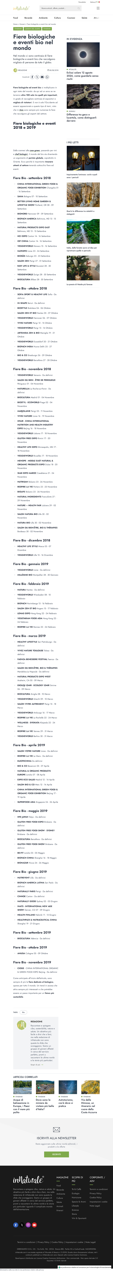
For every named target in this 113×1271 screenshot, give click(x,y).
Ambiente (43, 17)
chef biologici (21, 154)
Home (15, 24)
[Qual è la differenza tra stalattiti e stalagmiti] (83, 194)
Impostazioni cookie (98, 1201)
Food (15, 17)
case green (35, 150)
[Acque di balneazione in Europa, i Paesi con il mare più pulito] (22, 1087)
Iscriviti (56, 1154)
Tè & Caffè (76, 1189)
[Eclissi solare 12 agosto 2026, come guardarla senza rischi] (83, 54)
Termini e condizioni (99, 1189)
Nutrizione (76, 1197)
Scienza (75, 1210)
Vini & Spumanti (79, 1218)
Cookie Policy (96, 1197)
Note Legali (95, 1205)
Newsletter (82, 2)
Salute (84, 17)
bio (23, 1012)
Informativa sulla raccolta (9, 1270)
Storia (74, 1214)
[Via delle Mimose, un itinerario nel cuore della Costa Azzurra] (90, 1087)
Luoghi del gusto (32, 29)
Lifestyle (75, 1205)
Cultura (57, 17)
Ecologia (75, 1193)
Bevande (28, 17)
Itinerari (22, 24)
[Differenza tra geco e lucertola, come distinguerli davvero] (83, 96)
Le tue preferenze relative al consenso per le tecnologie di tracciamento (84, 1267)
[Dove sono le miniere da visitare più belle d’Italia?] (45, 1087)
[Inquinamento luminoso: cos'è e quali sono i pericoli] (83, 158)
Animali (59, 1206)
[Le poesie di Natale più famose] (83, 268)
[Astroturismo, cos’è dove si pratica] (68, 1087)
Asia (21, 109)
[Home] (21, 8)
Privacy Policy (95, 1193)
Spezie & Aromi (79, 1201)
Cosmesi (71, 17)
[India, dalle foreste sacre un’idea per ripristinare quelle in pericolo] (83, 231)
